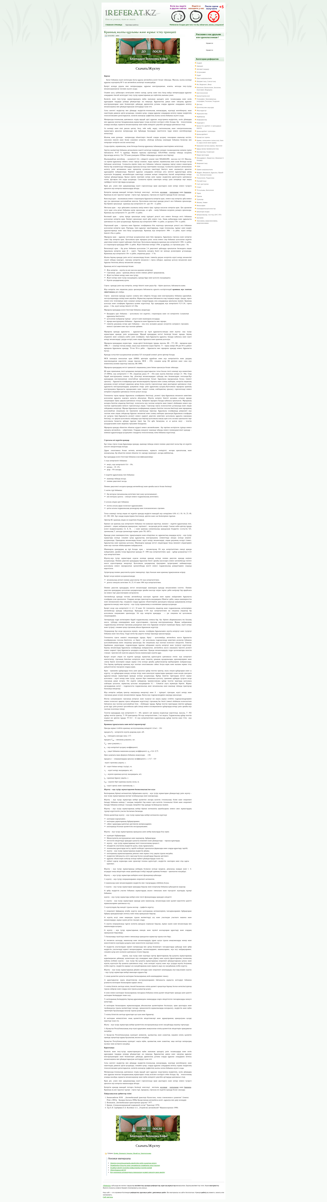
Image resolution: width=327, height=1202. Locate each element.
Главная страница (114, 25)
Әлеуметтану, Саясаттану (206, 81)
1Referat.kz (107, 1185)
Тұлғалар (200, 199)
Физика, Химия (202, 202)
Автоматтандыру (203, 69)
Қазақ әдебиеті (202, 134)
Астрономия (201, 72)
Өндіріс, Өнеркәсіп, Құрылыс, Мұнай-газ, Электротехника (132, 1153)
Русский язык (201, 181)
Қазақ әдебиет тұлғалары (206, 131)
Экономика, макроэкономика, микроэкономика (207, 222)
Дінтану (199, 104)
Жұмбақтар (201, 116)
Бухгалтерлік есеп (203, 96)
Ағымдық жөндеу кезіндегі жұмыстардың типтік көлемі (131, 1168)
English (199, 63)
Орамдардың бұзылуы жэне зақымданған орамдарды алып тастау (135, 1165)
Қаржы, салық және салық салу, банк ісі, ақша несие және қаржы (210, 141)
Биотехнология (202, 93)
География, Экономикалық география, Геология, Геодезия (208, 100)
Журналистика (202, 113)
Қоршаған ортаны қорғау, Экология (209, 146)
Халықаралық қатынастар (206, 208)
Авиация (200, 66)
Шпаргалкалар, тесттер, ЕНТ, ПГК (209, 215)
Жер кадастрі (201, 110)
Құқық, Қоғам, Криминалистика (208, 149)
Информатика (202, 120)
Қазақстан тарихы (203, 137)
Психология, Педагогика (205, 178)
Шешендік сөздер (203, 211)
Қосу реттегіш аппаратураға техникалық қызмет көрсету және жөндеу (137, 1172)
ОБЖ (198, 166)
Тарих (199, 193)
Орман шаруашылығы (205, 169)
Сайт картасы (108, 1197)
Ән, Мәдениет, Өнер (204, 84)
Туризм (199, 196)
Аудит (199, 75)
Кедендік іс (201, 123)
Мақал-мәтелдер (203, 155)
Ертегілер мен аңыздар (205, 107)
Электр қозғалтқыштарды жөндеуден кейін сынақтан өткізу (133, 1163)
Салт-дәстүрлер (203, 184)
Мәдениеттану (202, 163)
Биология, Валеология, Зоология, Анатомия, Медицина (209, 88)
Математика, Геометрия (205, 152)
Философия (201, 205)
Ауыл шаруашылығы (204, 78)
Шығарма (200, 218)
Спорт (199, 187)
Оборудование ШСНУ (118, 1170)
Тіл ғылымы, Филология (205, 190)
